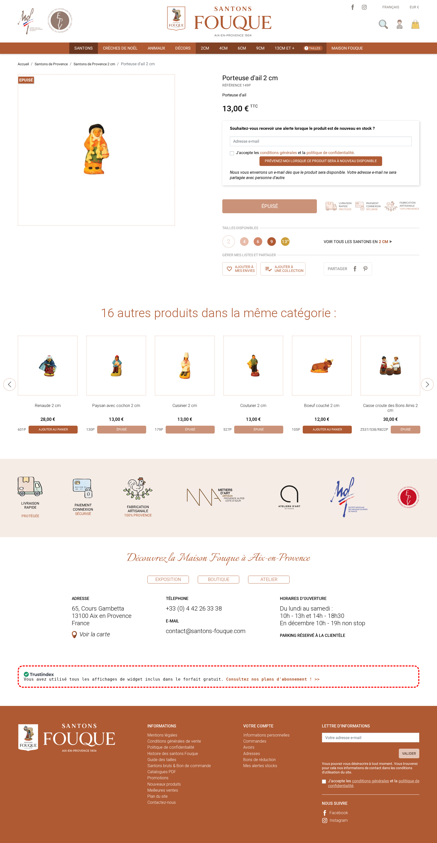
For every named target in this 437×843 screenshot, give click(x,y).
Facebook (339, 812)
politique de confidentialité (330, 152)
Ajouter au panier (53, 429)
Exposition (168, 579)
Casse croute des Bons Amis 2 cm (390, 408)
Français (390, 7)
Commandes (254, 741)
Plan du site (157, 796)
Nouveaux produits (164, 784)
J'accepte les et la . (295, 152)
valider (409, 753)
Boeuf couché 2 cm (321, 405)
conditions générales (278, 152)
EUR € (414, 7)
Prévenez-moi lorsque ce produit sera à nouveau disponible (321, 161)
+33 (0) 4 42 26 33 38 (194, 608)
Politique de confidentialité (170, 747)
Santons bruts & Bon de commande (179, 765)
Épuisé (269, 206)
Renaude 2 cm (48, 405)
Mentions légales (162, 735)
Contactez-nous (161, 802)
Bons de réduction (259, 759)
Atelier (268, 579)
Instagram (339, 820)
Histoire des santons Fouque (172, 753)
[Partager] (355, 268)
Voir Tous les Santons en (356, 241)
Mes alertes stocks (260, 765)
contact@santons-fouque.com (206, 631)
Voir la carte (94, 634)
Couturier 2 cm (253, 405)
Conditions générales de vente (174, 741)
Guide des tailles (161, 759)
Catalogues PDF (161, 771)
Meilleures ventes (162, 790)
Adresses (251, 753)
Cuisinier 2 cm (184, 405)
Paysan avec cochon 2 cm (116, 405)
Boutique (218, 579)
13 (285, 241)
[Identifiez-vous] (400, 23)
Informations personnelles (266, 735)
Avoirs (248, 747)
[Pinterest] (365, 268)
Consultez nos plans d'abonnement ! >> (273, 679)
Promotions (157, 777)
